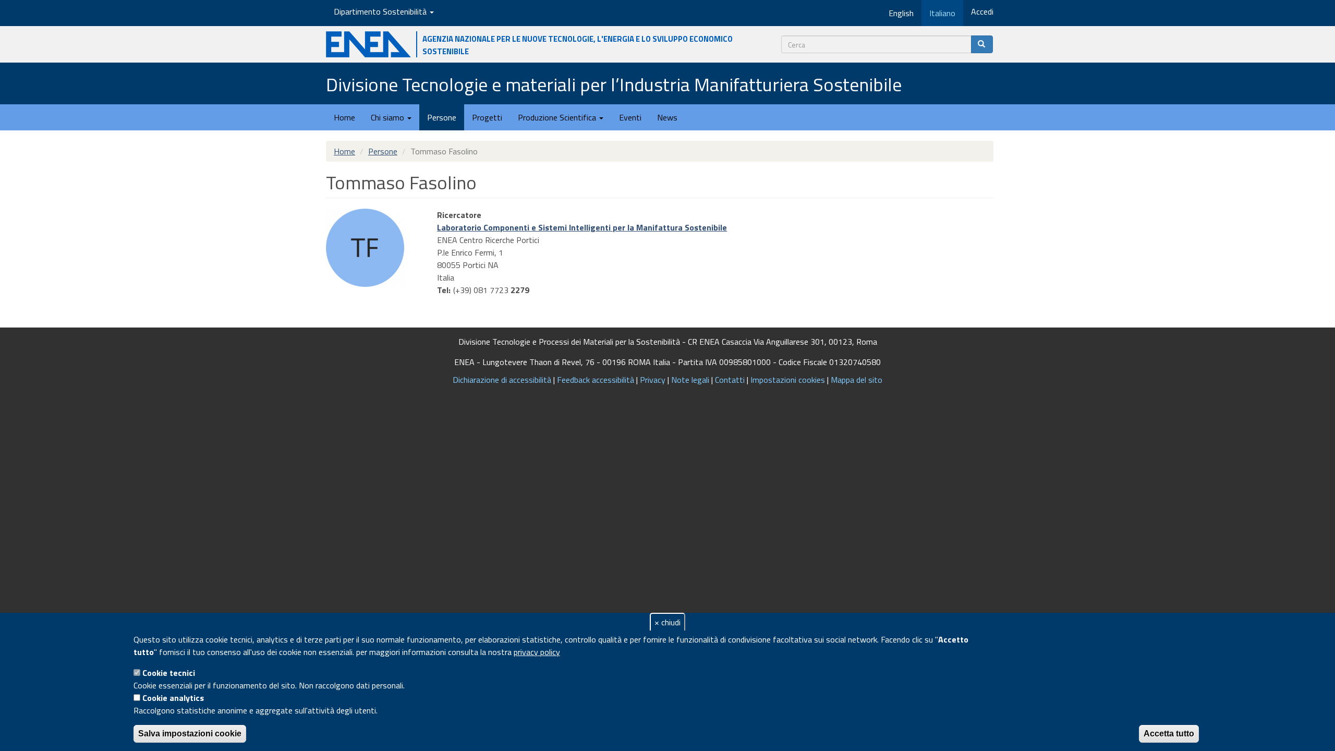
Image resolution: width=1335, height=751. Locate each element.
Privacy (652, 379)
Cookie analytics (173, 698)
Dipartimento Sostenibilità (381, 11)
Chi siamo (388, 117)
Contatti (730, 379)
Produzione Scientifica (558, 117)
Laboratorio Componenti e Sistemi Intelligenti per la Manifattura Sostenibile (582, 227)
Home (344, 117)
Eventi (630, 117)
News (667, 117)
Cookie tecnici (168, 673)
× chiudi (667, 622)
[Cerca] (982, 44)
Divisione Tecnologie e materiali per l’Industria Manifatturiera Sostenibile (614, 84)
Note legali (690, 379)
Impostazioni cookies (787, 379)
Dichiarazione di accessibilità (502, 379)
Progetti (487, 117)
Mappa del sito (856, 379)
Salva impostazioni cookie (189, 733)
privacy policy (537, 652)
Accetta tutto (1169, 733)
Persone (441, 117)
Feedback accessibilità (595, 379)
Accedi (982, 11)
